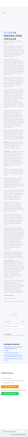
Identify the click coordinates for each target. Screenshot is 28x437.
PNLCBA (19, 41)
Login (22, 321)
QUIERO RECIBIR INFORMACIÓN (10, 393)
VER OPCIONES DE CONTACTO (10, 386)
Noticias (14, 41)
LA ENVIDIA (6, 350)
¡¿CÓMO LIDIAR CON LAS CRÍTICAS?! (11, 352)
